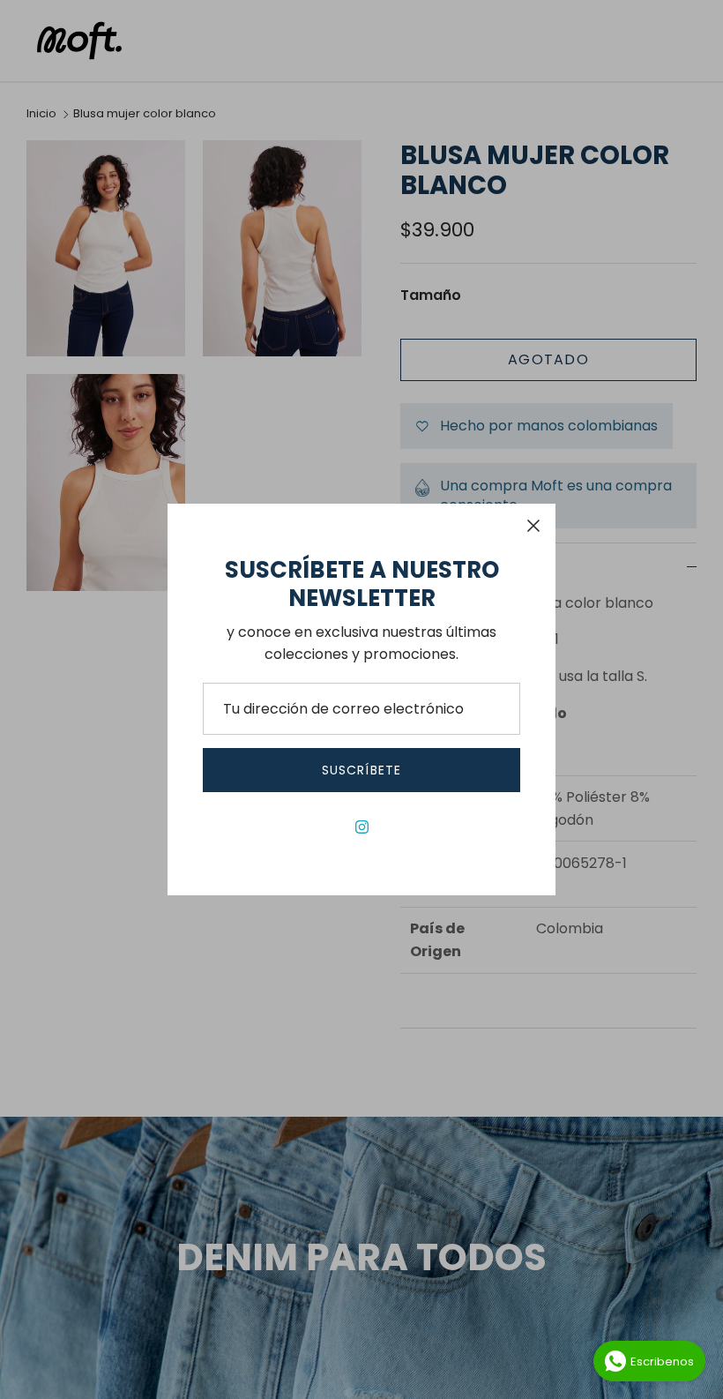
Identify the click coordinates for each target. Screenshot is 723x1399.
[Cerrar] (533, 525)
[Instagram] (362, 827)
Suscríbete (361, 770)
